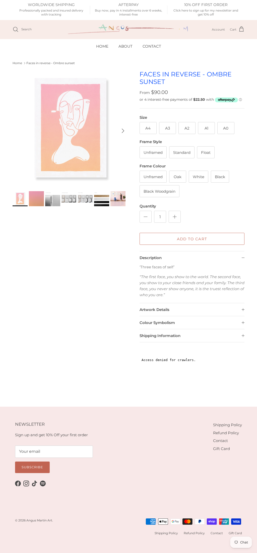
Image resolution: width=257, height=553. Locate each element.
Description (151, 257)
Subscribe (32, 467)
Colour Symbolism (157, 322)
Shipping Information (160, 335)
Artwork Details (154, 309)
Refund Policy (226, 432)
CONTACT (152, 46)
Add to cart (192, 239)
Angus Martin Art (39, 520)
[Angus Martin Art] (128, 29)
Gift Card (221, 448)
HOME (102, 46)
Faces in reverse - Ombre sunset (50, 63)
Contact (220, 440)
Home (17, 63)
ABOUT (125, 46)
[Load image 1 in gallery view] (70, 128)
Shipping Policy (227, 424)
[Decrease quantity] (146, 217)
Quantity (148, 206)
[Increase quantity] (175, 217)
